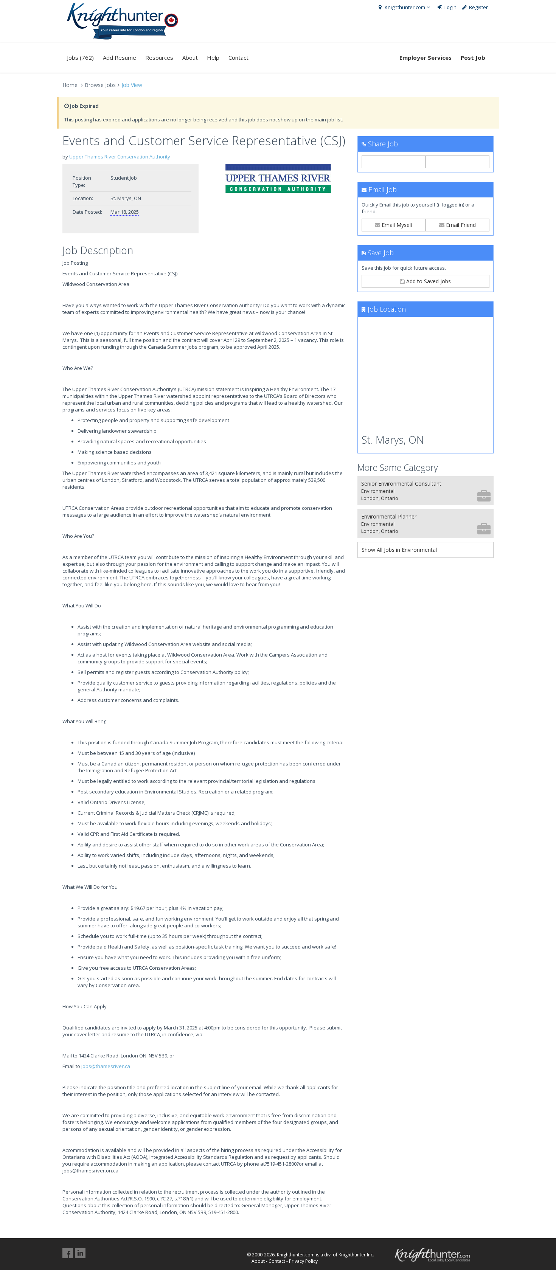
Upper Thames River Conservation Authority (119, 156)
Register (478, 7)
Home (70, 84)
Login (450, 7)
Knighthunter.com (404, 7)
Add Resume (119, 57)
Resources (159, 57)
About (190, 57)
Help (213, 57)
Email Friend (460, 224)
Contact (238, 57)
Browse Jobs (100, 84)
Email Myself (396, 224)
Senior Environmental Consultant (401, 490)
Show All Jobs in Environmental (399, 549)
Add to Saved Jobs (428, 281)
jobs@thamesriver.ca (105, 1066)
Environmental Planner (388, 523)
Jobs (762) (80, 57)
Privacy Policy (303, 1261)
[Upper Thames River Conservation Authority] (278, 178)
